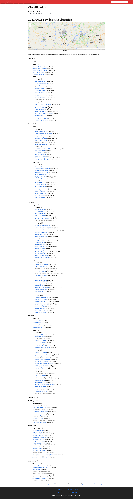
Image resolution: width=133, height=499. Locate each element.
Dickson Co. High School (41, 266)
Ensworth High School (38, 435)
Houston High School (40, 346)
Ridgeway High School (40, 386)
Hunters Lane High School (41, 229)
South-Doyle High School (41, 119)
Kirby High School (39, 377)
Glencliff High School (40, 213)
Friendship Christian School (39, 443)
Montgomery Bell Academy (39, 450)
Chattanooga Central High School (43, 133)
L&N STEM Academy (40, 96)
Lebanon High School (40, 248)
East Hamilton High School (41, 137)
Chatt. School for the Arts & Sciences (44, 149)
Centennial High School (41, 282)
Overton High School (40, 382)
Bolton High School (40, 338)
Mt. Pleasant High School (41, 305)
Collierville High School (40, 340)
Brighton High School (37, 320)
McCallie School (36, 413)
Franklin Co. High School (41, 299)
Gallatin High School (40, 242)
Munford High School (37, 327)
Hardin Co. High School (38, 324)
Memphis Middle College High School (44, 363)
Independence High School (42, 287)
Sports (16, 2)
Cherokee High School (38, 67)
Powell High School (40, 99)
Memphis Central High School (42, 359)
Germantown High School (41, 344)
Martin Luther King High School (43, 219)
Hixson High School (40, 150)
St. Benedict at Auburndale (39, 478)
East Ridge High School (41, 138)
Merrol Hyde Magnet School (42, 252)
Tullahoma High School (40, 312)
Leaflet (79, 48)
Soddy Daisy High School (41, 160)
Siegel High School (39, 195)
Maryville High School (40, 108)
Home (3, 2)
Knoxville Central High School (42, 94)
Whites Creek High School (41, 236)
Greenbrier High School (41, 270)
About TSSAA (33, 2)
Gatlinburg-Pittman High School (43, 104)
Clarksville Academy (37, 430)
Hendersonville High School (42, 246)
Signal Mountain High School (42, 158)
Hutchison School (37, 471)
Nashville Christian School (39, 452)
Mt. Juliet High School (40, 253)
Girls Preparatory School (38, 409)
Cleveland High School (40, 135)
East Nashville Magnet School (42, 225)
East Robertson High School (42, 268)
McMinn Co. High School (41, 140)
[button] (86, 31)
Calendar (73, 491)
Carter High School (40, 85)
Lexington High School (38, 326)
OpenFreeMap (84, 48)
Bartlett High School (40, 336)
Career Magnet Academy (41, 83)
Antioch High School (40, 209)
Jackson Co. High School (41, 170)
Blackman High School (40, 182)
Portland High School (40, 272)
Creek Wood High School (41, 264)
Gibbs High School (39, 88)
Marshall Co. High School (41, 303)
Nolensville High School (41, 289)
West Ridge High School (38, 74)
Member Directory (73, 489)
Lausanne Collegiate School (39, 473)
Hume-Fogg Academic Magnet (43, 227)
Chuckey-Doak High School (39, 68)
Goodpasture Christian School (40, 445)
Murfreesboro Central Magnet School (44, 188)
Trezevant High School (40, 367)
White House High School (41, 275)
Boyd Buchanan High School (39, 407)
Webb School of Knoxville (39, 422)
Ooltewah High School (40, 142)
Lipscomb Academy (37, 448)
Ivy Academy (38, 152)
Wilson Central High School (42, 257)
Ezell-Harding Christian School (40, 437)
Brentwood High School (41, 280)
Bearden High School (40, 81)
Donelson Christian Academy (39, 434)
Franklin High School (40, 285)
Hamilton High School (40, 375)
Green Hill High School (40, 244)
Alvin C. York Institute (40, 167)
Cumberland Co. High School (42, 168)
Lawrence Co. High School (41, 301)
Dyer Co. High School (38, 322)
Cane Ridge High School (41, 211)
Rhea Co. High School (40, 154)
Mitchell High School (40, 380)
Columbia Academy (37, 432)
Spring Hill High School (40, 308)
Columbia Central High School (42, 297)
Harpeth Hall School (37, 447)
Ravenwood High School (41, 293)
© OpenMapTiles (91, 48)
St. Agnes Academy (37, 477)
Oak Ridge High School (40, 97)
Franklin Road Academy (38, 441)
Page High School (39, 291)
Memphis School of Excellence (43, 379)
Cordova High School (40, 342)
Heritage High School (40, 106)
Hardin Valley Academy (40, 90)
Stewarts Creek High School (42, 199)
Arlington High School (40, 335)
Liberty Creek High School (41, 250)
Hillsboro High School (40, 215)
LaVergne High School (40, 186)
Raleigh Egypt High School (41, 365)
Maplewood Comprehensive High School (45, 231)
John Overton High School (41, 217)
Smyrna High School (40, 197)
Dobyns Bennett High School (39, 70)
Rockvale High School (40, 193)
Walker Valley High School (41, 144)
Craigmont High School (41, 352)
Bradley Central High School (42, 131)
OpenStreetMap (101, 48)
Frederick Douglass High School (43, 354)
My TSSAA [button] (9, 2)
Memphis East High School (41, 361)
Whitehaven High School (41, 391)
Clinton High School (40, 87)
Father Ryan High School (38, 439)
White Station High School (41, 369)
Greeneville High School (38, 72)
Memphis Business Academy (42, 357)
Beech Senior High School (41, 241)
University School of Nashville (39, 458)
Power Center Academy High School (44, 384)
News (21, 2)
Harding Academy (37, 469)
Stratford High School (40, 234)
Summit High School (40, 310)
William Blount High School (41, 120)
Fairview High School (40, 284)
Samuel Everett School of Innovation (44, 113)
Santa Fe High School (40, 306)
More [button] (25, 2)
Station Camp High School (41, 255)
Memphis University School (39, 475)
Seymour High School (40, 117)
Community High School (41, 184)
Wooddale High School (41, 393)
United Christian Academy (39, 420)
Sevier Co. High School (40, 115)
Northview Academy (40, 109)
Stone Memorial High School (42, 172)
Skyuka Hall (35, 416)
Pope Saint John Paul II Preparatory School (43, 454)
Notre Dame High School (38, 415)
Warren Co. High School (41, 176)
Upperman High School (40, 174)
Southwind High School (41, 390)
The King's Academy (37, 418)
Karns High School (39, 92)
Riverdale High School (40, 191)
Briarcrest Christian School (39, 466)
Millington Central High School (42, 347)
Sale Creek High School (41, 156)
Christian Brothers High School (40, 467)
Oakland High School (40, 190)
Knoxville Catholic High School (40, 411)
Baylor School (36, 405)
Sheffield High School (40, 388)
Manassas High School (40, 356)
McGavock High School (41, 232)
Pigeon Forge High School (41, 111)
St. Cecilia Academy (37, 456)
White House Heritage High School (44, 273)
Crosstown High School (41, 373)
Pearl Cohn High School (41, 220)
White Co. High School (40, 178)
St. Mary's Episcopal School (39, 480)
